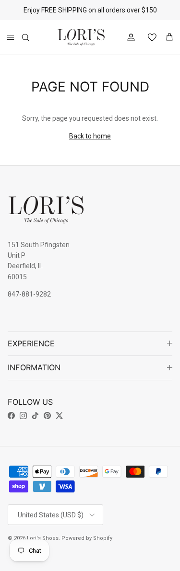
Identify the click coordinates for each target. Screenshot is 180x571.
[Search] (31, 37)
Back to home (90, 136)
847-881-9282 (29, 294)
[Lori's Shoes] (81, 37)
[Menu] (10, 37)
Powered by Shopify (86, 538)
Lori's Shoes (43, 538)
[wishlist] (148, 37)
